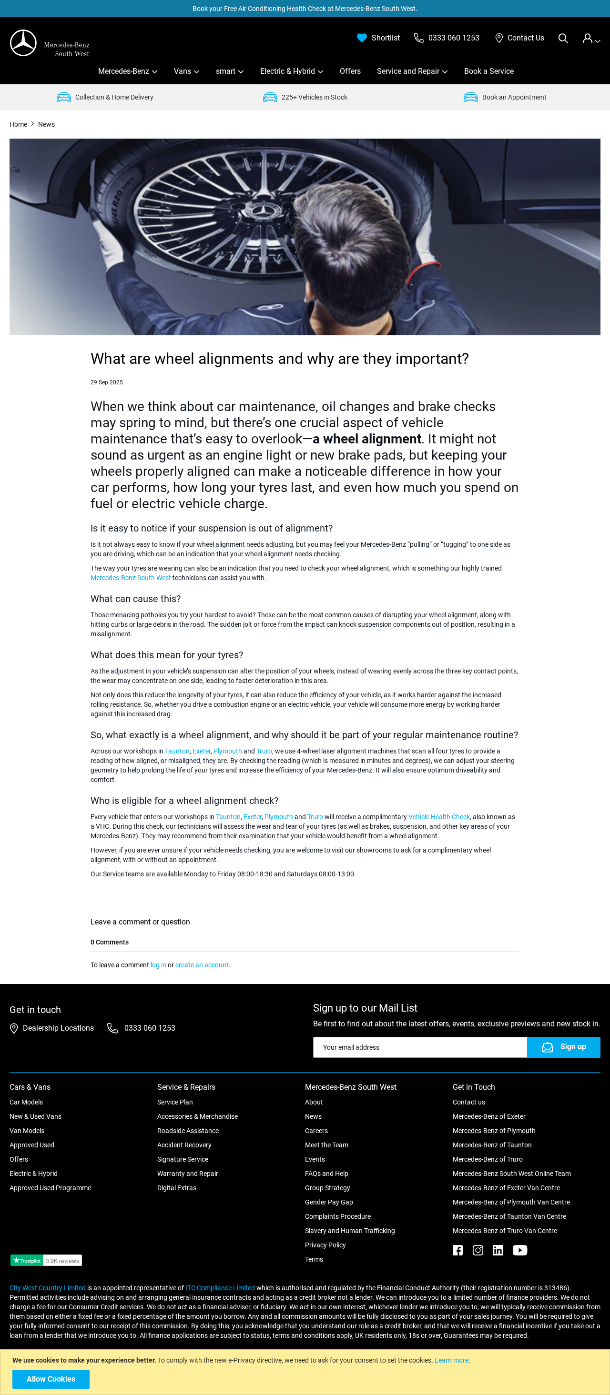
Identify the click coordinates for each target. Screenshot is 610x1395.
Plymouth (228, 751)
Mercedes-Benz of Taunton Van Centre (509, 1216)
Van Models (27, 1130)
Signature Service (182, 1159)
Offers (350, 71)
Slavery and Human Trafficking (350, 1230)
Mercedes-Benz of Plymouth (494, 1130)
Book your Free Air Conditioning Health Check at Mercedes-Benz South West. (305, 8)
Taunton (177, 751)
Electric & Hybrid (287, 71)
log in (158, 965)
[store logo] (50, 43)
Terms (314, 1259)
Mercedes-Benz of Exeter (489, 1116)
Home (19, 124)
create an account (202, 965)
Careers (316, 1130)
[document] (306, 1372)
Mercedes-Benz (123, 71)
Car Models (26, 1102)
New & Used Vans (35, 1116)
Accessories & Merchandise (197, 1116)
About (314, 1102)
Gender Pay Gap (329, 1202)
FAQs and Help (326, 1173)
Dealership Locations (58, 1028)
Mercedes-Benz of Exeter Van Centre (506, 1188)
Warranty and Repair (187, 1173)
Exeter (202, 751)
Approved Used (32, 1145)
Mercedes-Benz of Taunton (492, 1145)
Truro (264, 751)
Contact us (469, 1102)
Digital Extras (176, 1188)
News (313, 1116)
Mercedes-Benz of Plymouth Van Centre (511, 1202)
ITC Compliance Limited (220, 1288)
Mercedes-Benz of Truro (488, 1159)
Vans (182, 71)
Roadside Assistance (188, 1130)
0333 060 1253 (148, 1028)
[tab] (591, 38)
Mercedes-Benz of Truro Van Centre (505, 1230)
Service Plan (175, 1102)
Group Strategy (327, 1188)
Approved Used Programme (50, 1188)
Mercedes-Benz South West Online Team (512, 1173)
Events (315, 1159)
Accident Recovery (184, 1145)
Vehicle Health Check (439, 817)
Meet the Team (326, 1145)
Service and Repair (408, 71)
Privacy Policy (325, 1245)
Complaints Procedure (338, 1216)
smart (225, 71)
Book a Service (489, 71)
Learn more (451, 1360)
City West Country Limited (48, 1288)
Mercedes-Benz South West (131, 578)
